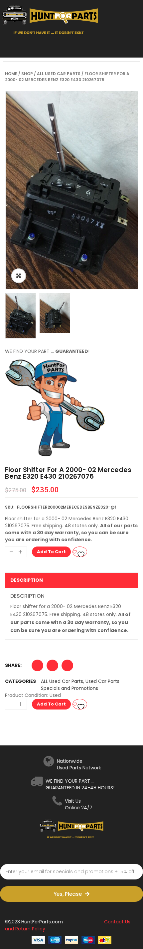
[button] (37, 667)
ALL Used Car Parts (58, 74)
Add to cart (51, 552)
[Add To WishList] (79, 552)
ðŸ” (18, 275)
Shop (27, 74)
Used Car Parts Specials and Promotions (80, 685)
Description (26, 580)
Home (11, 74)
